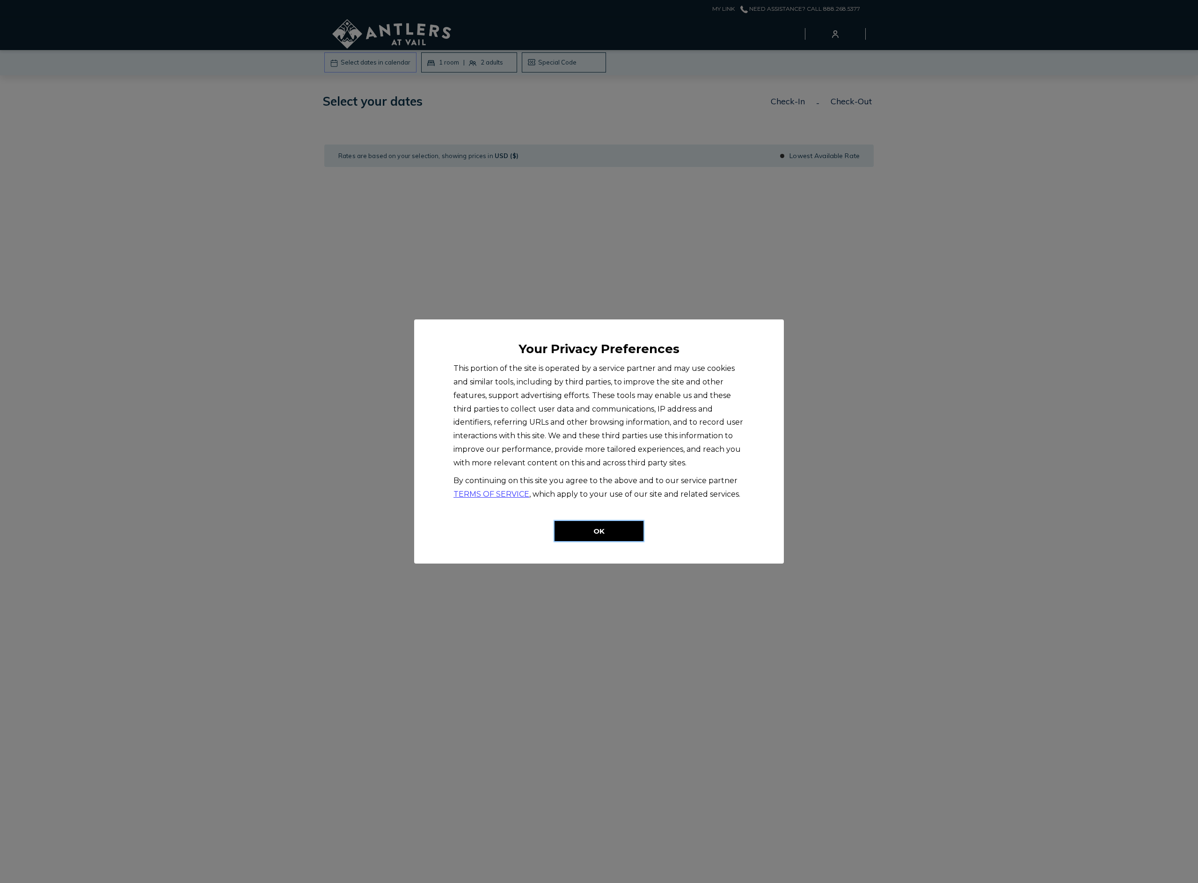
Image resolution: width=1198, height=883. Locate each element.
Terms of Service (491, 494)
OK (599, 531)
